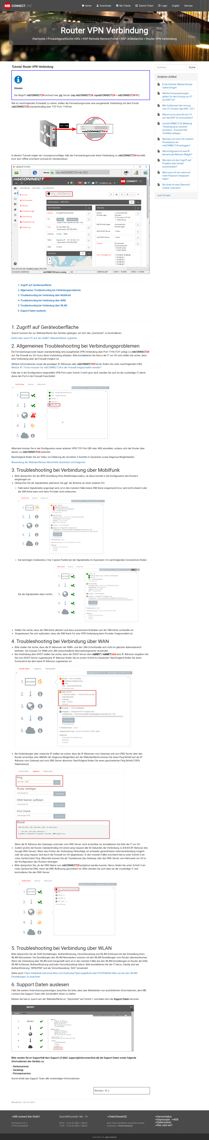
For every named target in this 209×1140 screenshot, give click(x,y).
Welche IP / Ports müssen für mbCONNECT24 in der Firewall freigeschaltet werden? (56, 367)
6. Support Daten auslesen (32, 310)
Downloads (105, 5)
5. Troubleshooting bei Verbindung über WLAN (42, 305)
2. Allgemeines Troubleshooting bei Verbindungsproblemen (49, 290)
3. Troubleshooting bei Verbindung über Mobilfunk (44, 295)
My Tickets (125, 5)
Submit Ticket (146, 5)
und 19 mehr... (164, 195)
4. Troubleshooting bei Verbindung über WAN (42, 300)
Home (88, 5)
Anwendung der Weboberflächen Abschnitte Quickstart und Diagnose (48, 462)
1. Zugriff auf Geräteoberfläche (34, 285)
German (188, 5)
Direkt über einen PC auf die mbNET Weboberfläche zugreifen (44, 338)
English (175, 5)
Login (164, 5)
